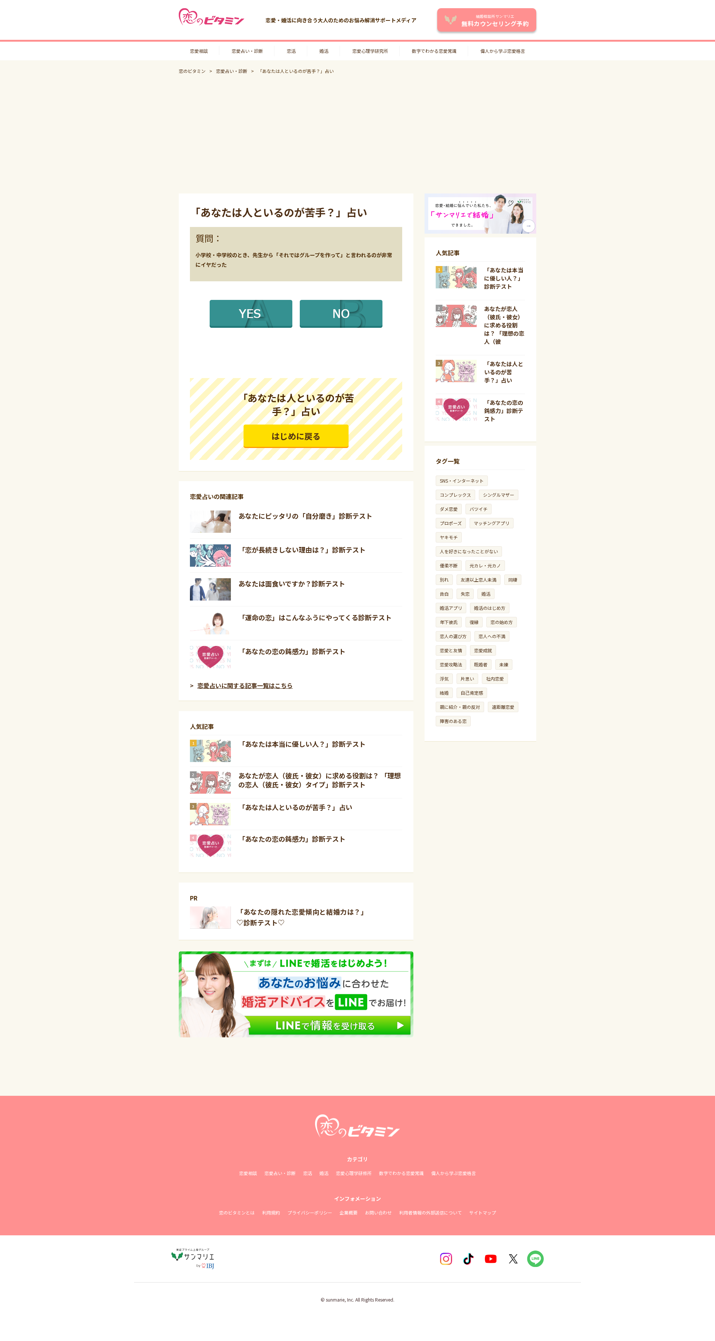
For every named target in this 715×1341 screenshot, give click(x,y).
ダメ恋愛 (449, 509)
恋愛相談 (199, 51)
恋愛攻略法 (451, 664)
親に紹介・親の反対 (460, 707)
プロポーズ (451, 523)
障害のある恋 (453, 721)
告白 (444, 594)
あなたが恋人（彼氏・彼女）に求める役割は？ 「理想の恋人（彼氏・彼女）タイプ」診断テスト (319, 780)
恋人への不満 (492, 636)
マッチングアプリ (491, 523)
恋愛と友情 (451, 650)
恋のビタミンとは (237, 1212)
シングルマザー (498, 495)
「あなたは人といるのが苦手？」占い (295, 807)
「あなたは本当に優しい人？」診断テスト (302, 744)
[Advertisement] (357, 134)
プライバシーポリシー (309, 1212)
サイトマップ (482, 1212)
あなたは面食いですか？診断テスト (291, 583)
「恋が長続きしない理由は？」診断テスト (302, 549)
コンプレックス (455, 495)
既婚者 (480, 664)
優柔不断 (449, 565)
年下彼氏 (449, 622)
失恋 (465, 594)
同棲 (512, 579)
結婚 (444, 692)
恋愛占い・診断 (247, 51)
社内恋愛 (495, 678)
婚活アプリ (451, 608)
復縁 (474, 622)
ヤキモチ (449, 537)
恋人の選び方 (453, 636)
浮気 (444, 678)
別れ (444, 579)
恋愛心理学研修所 (354, 1173)
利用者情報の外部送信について (430, 1212)
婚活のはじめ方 (489, 608)
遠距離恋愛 (503, 707)
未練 (503, 664)
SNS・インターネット (462, 480)
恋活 (291, 51)
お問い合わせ (378, 1212)
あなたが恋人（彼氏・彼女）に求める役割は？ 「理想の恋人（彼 (504, 325)
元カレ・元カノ (485, 565)
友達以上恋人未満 (478, 579)
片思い (467, 678)
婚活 (324, 51)
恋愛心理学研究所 (370, 51)
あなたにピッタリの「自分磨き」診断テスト (305, 516)
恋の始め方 (501, 622)
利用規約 (271, 1212)
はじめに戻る (296, 436)
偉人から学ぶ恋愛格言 (502, 51)
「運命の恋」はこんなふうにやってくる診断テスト (315, 617)
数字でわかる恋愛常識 (434, 51)
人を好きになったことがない (469, 551)
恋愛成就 (483, 650)
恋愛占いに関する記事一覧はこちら (245, 685)
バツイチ (478, 509)
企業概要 (349, 1212)
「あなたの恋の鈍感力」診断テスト (292, 651)
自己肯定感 (472, 692)
